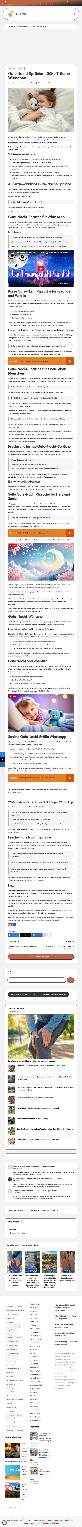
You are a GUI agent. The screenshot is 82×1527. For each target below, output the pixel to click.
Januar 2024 (35, 1413)
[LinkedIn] (2, 764)
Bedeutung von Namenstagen (15, 1310)
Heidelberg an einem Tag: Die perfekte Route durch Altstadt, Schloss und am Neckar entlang (45, 1088)
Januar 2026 (35, 1329)
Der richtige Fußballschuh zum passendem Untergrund (38, 1108)
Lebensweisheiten (11, 1349)
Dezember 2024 (36, 1374)
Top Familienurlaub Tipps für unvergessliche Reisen (40, 1474)
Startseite (12, 26)
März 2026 (34, 1321)
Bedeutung (20, 1306)
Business (32, 1270)
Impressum (58, 1520)
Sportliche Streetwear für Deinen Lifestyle (33, 1118)
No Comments (15, 83)
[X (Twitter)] (2, 759)
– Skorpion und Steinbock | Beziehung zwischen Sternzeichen (65, 1307)
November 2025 (36, 1336)
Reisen (49, 1270)
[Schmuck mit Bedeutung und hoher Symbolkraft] (11, 1100)
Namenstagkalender (12, 1368)
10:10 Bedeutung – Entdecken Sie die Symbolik (66, 1343)
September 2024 (36, 1385)
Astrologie (9, 1306)
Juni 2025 (33, 1353)
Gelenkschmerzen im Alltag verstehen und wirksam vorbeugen (32, 1061)
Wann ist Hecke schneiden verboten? (24, 1491)
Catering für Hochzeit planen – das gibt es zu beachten (38, 1139)
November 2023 (36, 1420)
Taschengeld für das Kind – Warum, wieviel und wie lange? (45, 1437)
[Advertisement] (41, 44)
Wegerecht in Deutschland (24, 1470)
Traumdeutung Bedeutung (14, 1415)
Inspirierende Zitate (12, 1341)
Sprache (12, 69)
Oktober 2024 (35, 1381)
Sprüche (20, 69)
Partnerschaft (10, 1376)
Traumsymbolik (11, 1423)
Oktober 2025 (35, 1339)
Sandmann (18, 469)
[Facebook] (2, 754)
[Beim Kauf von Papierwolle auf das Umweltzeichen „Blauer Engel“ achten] (11, 1131)
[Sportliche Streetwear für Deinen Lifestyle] (11, 1120)
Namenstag (10, 1364)
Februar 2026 (35, 1325)
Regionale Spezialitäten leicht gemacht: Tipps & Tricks (41, 1179)
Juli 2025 (33, 1350)
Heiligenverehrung (12, 1333)
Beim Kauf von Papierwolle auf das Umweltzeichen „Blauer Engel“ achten (45, 1129)
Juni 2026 (33, 1311)
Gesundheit (14, 1270)
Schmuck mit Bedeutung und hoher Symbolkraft (35, 1098)
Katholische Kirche (12, 1345)
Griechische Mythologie (13, 1326)
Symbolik (9, 1403)
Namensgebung (11, 1361)
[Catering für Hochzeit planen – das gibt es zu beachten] (11, 1141)
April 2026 (34, 1318)
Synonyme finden (11, 1407)
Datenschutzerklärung (32, 1523)
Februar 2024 (35, 1410)
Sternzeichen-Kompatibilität (14, 1399)
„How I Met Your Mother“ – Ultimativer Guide (65, 1325)
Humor (32, 454)
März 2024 (34, 1406)
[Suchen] (70, 980)
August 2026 (35, 1304)
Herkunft (9, 1337)
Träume (15, 311)
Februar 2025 (35, 1367)
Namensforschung (11, 1357)
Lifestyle (67, 1270)
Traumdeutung (10, 1411)
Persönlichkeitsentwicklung (14, 1380)
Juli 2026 (33, 1307)
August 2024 (35, 1389)
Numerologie (10, 1372)
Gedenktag (9, 1322)
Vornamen (20, 1430)
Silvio (15, 1166)
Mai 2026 (33, 1314)
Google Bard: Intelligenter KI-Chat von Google (37, 1166)
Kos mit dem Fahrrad (13, 1508)
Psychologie (10, 1388)
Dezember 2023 (36, 1417)
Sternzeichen (10, 1395)
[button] (4, 1522)
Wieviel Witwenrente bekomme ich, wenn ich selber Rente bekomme (16, 1452)
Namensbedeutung (12, 1353)
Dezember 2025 (36, 1332)
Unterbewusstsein (11, 1426)
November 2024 (36, 1378)
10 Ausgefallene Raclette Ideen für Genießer (64, 1334)
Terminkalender (52, 1210)
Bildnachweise (69, 1520)
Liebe (61, 225)
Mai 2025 (33, 1357)
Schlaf (67, 166)
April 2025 (34, 1360)
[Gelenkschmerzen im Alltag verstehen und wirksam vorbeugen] (41, 1036)
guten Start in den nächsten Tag (39, 920)
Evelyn (15, 1191)
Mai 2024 (33, 1399)
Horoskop (18, 1337)
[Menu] (69, 13)
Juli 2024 (33, 1392)
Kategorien (12, 1229)
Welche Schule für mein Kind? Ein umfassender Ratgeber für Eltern (41, 1455)
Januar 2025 (35, 1371)
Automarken (29, 1210)
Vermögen (9, 1430)
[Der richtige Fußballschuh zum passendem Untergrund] (11, 1110)
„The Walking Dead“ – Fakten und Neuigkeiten (66, 1317)
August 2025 (35, 1346)
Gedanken (30, 403)
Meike (15, 1179)
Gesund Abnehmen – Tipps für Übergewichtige (39, 1191)
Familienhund (10, 1318)
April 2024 (34, 1403)
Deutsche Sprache (12, 1314)
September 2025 (36, 1343)
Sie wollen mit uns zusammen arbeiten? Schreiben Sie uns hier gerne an (38, 994)
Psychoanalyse (11, 1384)
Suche (10, 972)
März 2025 (34, 1364)
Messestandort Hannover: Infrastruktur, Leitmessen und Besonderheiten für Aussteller (44, 1078)
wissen (13, 504)
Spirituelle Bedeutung (12, 1392)
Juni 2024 (33, 1396)
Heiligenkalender (11, 1330)
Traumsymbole (10, 1419)
